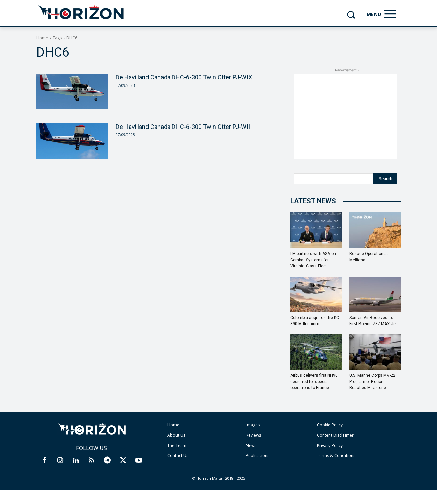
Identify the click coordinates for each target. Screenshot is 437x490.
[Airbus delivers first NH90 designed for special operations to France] (316, 352)
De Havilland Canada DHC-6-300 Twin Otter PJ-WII (183, 126)
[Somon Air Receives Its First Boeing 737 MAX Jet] (375, 294)
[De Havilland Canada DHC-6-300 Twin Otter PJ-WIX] (72, 91)
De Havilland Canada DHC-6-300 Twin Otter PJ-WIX (184, 77)
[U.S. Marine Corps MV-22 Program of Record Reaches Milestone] (375, 352)
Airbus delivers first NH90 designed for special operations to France (314, 381)
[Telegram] (107, 460)
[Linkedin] (76, 460)
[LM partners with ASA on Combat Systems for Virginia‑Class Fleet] (316, 230)
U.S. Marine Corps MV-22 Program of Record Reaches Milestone (372, 381)
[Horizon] (81, 13)
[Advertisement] (345, 116)
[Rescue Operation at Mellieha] (375, 230)
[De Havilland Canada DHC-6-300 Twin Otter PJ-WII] (72, 141)
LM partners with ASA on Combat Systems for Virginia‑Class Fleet (313, 259)
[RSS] (91, 460)
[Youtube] (138, 460)
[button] (351, 14)
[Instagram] (60, 460)
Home (42, 38)
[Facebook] (44, 460)
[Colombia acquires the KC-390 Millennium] (316, 294)
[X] (123, 460)
